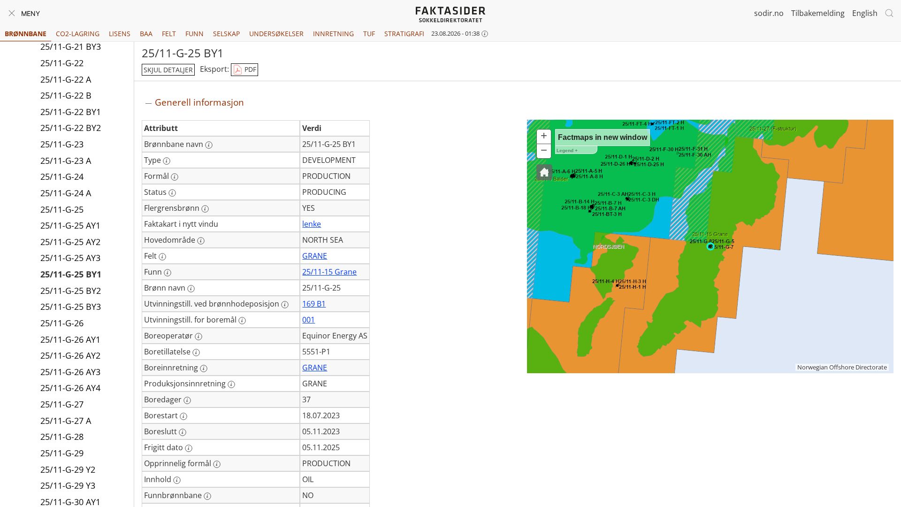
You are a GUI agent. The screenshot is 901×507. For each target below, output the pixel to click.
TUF (369, 33)
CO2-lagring (77, 33)
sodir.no (769, 13)
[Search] (889, 13)
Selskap (226, 33)
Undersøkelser (276, 33)
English (865, 13)
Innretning (333, 33)
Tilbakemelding (818, 13)
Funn (194, 33)
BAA (146, 33)
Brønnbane (25, 33)
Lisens (119, 33)
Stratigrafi (404, 33)
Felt (169, 33)
